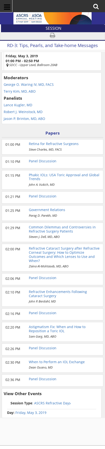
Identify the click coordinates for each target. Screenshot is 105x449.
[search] (97, 3)
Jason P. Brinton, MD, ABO (24, 118)
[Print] (52, 36)
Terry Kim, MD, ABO (20, 91)
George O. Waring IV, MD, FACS (29, 84)
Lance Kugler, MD (18, 105)
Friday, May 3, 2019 (30, 412)
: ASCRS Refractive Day (39, 403)
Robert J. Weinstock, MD (23, 112)
